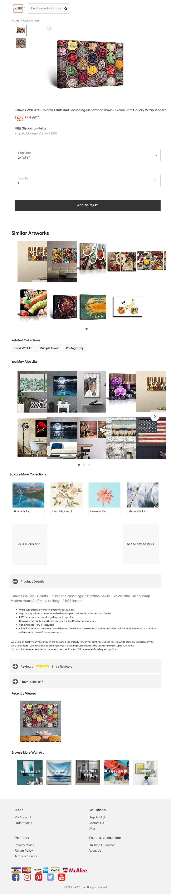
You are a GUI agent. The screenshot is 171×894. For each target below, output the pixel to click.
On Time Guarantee (102, 845)
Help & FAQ (97, 817)
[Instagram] (28, 877)
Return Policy (24, 850)
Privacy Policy (24, 845)
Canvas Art (31, 20)
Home (15, 20)
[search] (65, 8)
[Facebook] (16, 877)
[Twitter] (51, 877)
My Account (23, 817)
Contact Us (96, 823)
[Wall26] (17, 8)
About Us (95, 850)
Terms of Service (26, 856)
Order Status (23, 823)
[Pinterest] (39, 877)
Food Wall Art (23, 348)
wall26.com (79, 887)
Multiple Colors (49, 348)
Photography (75, 348)
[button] (155, 416)
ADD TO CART (87, 205)
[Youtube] (61, 877)
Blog (92, 828)
